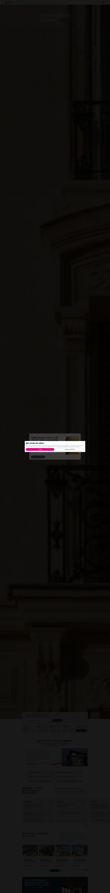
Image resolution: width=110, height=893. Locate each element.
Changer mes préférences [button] (70, 449)
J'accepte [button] (40, 449)
